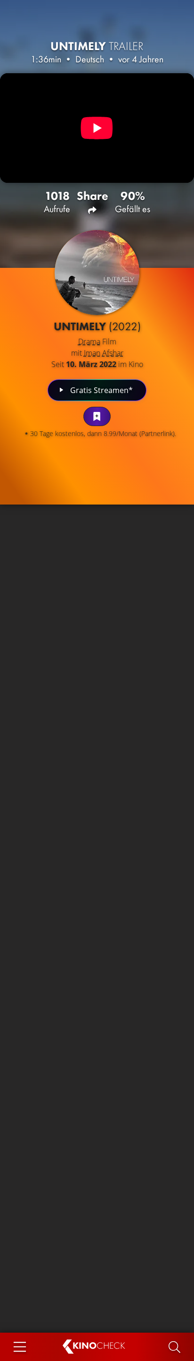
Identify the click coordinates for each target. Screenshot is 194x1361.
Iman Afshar (103, 353)
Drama (89, 341)
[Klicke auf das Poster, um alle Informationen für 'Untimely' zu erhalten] (97, 272)
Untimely (97, 46)
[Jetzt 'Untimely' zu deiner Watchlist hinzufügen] (96, 416)
